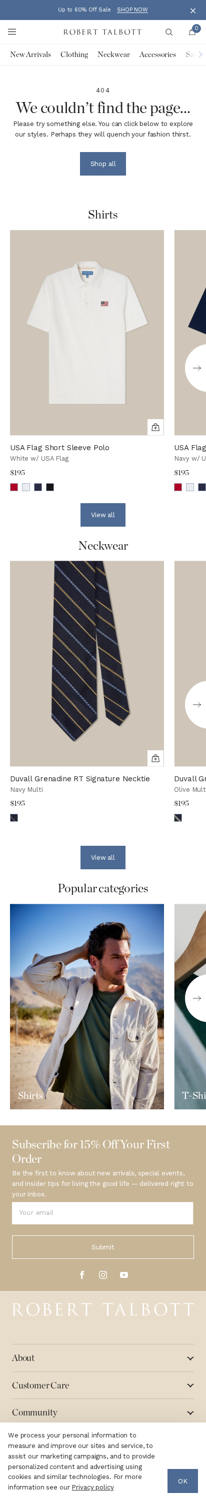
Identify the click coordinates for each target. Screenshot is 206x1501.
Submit (103, 1247)
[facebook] (82, 1275)
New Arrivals (30, 54)
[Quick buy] (156, 427)
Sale (192, 54)
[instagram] (103, 1275)
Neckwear (114, 54)
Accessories (158, 54)
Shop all (103, 164)
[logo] (103, 1309)
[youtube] (124, 1275)
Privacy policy (93, 1487)
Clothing (74, 54)
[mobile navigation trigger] (12, 32)
